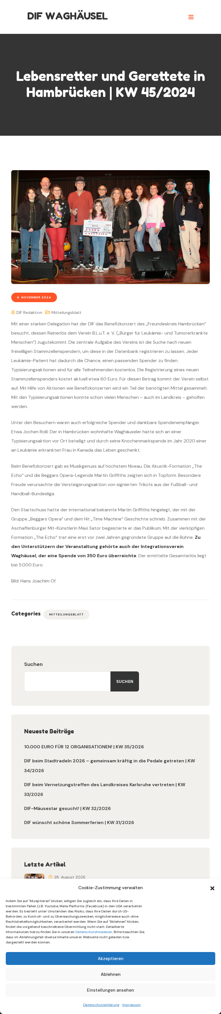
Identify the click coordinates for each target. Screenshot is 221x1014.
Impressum (131, 1005)
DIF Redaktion (28, 312)
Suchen (33, 664)
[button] (212, 888)
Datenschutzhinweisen (93, 932)
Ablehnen (111, 974)
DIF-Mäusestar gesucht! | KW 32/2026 (67, 808)
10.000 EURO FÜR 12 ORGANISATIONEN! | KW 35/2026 (84, 747)
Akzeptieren (110, 958)
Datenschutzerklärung (101, 1005)
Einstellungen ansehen (110, 990)
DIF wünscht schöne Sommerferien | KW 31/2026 (79, 822)
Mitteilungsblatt (66, 312)
